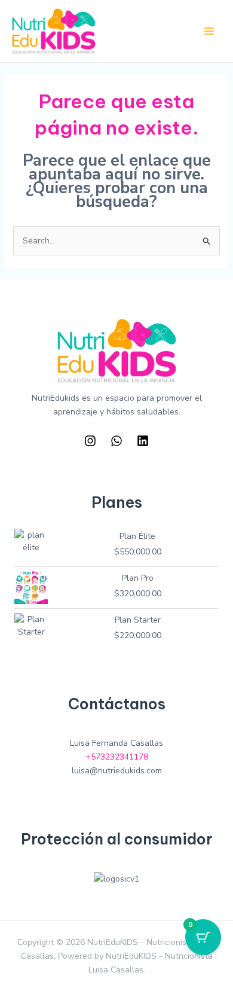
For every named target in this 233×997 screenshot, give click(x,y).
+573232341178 (116, 757)
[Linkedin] (143, 441)
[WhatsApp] (116, 441)
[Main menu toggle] (209, 31)
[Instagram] (90, 441)
